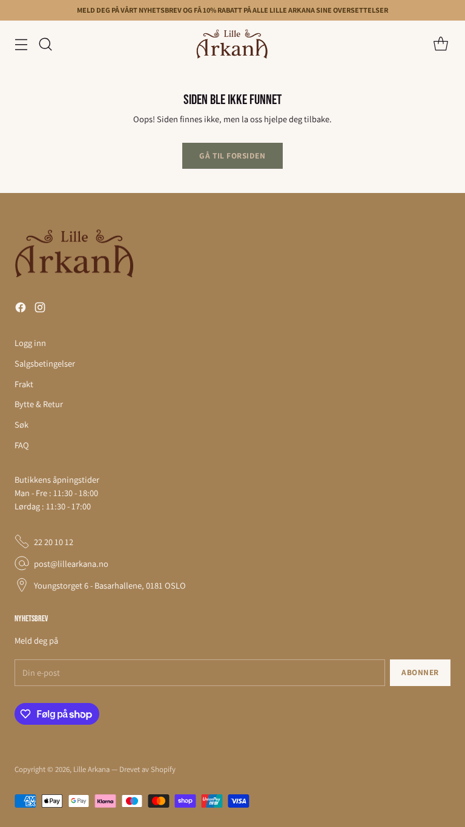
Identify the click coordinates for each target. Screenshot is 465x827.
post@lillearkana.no (71, 563)
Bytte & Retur (39, 404)
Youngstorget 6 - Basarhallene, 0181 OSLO (110, 585)
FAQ (22, 445)
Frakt (24, 384)
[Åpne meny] (20, 43)
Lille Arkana (91, 769)
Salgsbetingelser (45, 363)
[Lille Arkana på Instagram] (40, 309)
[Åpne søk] (45, 43)
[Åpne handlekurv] (440, 43)
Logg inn (30, 342)
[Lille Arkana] (232, 44)
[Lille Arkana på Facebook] (20, 309)
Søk (21, 424)
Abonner (420, 672)
